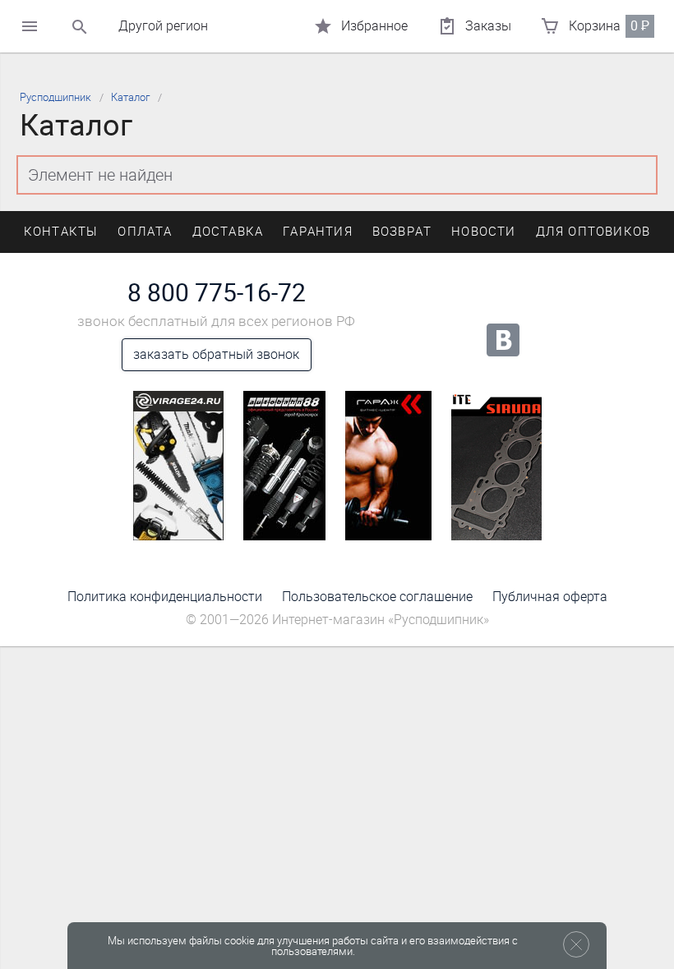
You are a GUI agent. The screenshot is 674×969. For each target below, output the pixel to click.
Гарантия (318, 231)
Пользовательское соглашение (377, 596)
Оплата (145, 231)
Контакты (61, 231)
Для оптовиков (593, 231)
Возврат (402, 231)
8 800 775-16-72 (216, 293)
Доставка (228, 231)
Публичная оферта (549, 596)
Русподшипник (55, 97)
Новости (483, 231)
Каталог (130, 97)
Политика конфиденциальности (164, 596)
